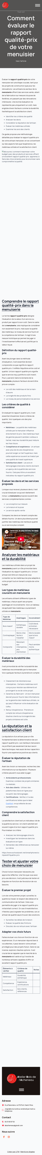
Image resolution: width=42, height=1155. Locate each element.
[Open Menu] (37, 5)
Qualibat (9, 803)
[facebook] (4, 1137)
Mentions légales (28, 1152)
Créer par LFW (13, 1152)
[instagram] (9, 1137)
